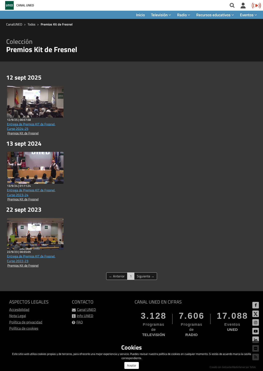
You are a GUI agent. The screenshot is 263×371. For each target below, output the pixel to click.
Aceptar (131, 365)
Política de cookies (23, 328)
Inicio (140, 15)
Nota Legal (17, 316)
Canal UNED (86, 309)
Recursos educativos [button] (213, 15)
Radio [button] (182, 15)
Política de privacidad (25, 322)
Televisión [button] (159, 15)
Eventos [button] (247, 15)
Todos (31, 24)
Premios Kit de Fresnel (57, 24)
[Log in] (243, 5)
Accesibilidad (19, 309)
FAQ (79, 322)
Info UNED (85, 316)
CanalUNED (14, 24)
